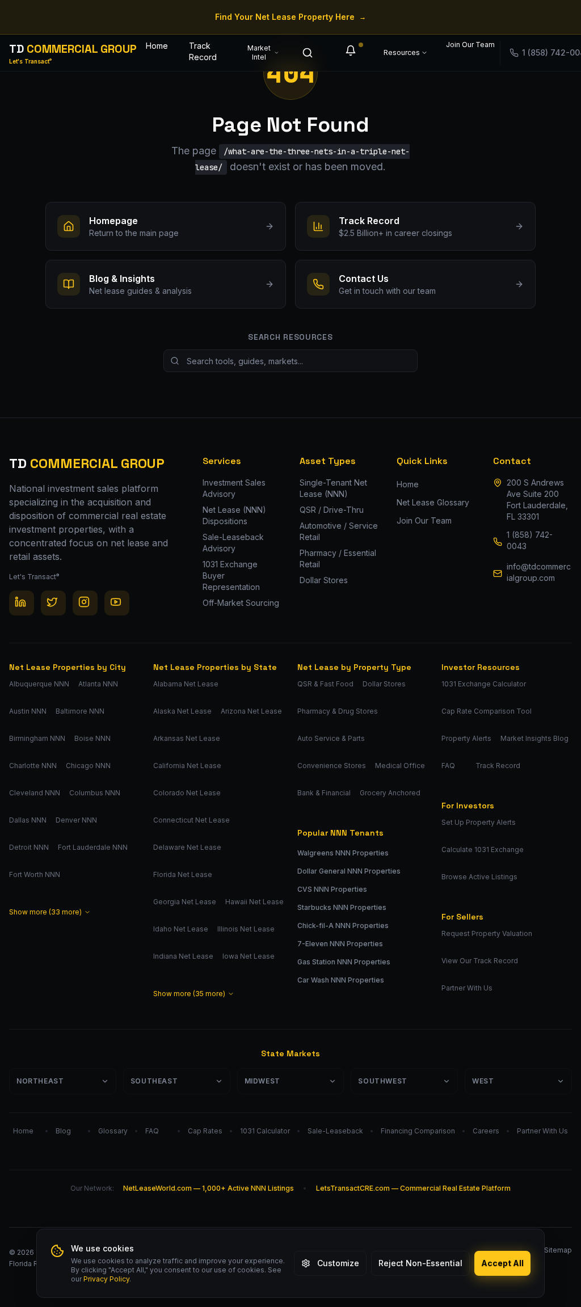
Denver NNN (76, 820)
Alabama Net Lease (185, 684)
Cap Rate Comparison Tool (486, 711)
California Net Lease (187, 765)
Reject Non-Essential (420, 1263)
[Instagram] (85, 603)
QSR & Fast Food (325, 684)
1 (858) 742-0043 (530, 540)
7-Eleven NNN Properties (340, 943)
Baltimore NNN (80, 711)
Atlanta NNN (98, 684)
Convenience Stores (331, 765)
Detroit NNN (29, 847)
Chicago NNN (88, 765)
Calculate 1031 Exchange (482, 849)
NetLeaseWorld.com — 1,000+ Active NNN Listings (208, 1188)
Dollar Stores (384, 684)
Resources (402, 52)
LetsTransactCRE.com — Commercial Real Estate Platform (413, 1188)
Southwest (382, 1081)
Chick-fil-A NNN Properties (343, 925)
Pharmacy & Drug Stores (337, 711)
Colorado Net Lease (187, 793)
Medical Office (400, 765)
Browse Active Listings (479, 876)
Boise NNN (92, 738)
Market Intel (259, 52)
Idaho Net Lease (180, 929)
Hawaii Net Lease (254, 901)
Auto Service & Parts (331, 738)
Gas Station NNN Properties (343, 962)
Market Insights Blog (534, 738)
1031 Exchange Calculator (483, 684)
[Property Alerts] (352, 52)
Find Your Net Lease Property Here (290, 17)
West (483, 1081)
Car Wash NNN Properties (340, 980)
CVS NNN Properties (332, 889)
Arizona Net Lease (251, 711)
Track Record (203, 51)
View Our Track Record (479, 960)
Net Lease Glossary (433, 502)
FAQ (448, 765)
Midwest (262, 1081)
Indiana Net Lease (183, 956)
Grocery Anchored (390, 793)
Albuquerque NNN (39, 684)
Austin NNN (28, 711)
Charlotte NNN (33, 765)
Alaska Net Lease (182, 711)
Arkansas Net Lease (186, 738)
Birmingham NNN (37, 738)
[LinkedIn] (21, 603)
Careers (486, 1131)
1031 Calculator (265, 1131)
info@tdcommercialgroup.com (539, 572)
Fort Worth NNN (34, 874)
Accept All (502, 1263)
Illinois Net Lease (246, 929)
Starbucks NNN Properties (341, 907)
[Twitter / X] (53, 603)
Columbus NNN (94, 793)
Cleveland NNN (34, 793)
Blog (63, 1131)
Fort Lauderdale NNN (93, 847)
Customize (338, 1263)
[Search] (309, 52)
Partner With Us (466, 988)
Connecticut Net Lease (191, 820)
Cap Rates (205, 1131)
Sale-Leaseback (335, 1131)
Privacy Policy (106, 1279)
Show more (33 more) (45, 912)
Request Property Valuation (486, 933)
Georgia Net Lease (184, 901)
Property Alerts (466, 738)
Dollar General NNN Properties (349, 871)
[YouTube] (116, 603)
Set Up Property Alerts (478, 822)
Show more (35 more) (189, 993)
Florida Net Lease (182, 874)
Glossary (113, 1131)
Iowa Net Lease (248, 956)
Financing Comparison (418, 1131)
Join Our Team (464, 44)
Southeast (154, 1081)
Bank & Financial (324, 793)
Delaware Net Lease (187, 847)
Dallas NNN (28, 820)
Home (157, 45)
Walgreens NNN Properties (343, 853)
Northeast (40, 1081)
